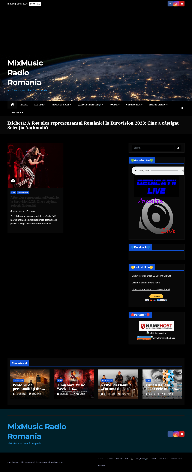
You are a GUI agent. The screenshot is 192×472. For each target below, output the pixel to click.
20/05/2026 (65, 394)
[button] (182, 108)
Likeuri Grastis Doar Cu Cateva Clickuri (151, 276)
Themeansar (58, 462)
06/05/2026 (110, 394)
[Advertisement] (96, 32)
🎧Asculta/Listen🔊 (90, 104)
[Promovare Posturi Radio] (144, 338)
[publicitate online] (156, 333)
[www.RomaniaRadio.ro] (163, 338)
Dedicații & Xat (61, 104)
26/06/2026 (21, 394)
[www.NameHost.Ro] (156, 326)
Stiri (13, 192)
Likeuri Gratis (157, 104)
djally (32, 211)
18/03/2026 (154, 394)
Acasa (24, 104)
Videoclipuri (23, 192)
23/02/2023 (18, 211)
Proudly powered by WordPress (21, 462)
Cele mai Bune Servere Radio (146, 283)
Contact (16, 112)
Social (114, 104)
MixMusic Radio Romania (25, 72)
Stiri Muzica (133, 104)
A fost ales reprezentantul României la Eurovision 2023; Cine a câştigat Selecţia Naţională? (34, 201)
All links (39, 104)
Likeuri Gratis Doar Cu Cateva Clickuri (151, 290)
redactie (36, 394)
